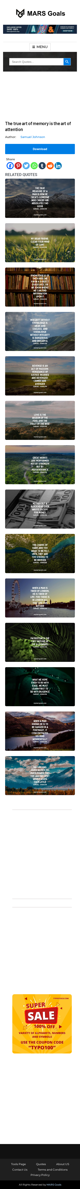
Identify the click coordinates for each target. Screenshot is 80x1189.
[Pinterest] (18, 165)
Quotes (41, 1164)
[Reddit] (50, 165)
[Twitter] (26, 165)
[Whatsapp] (34, 165)
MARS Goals (54, 1184)
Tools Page (18, 1164)
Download (40, 149)
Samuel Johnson (33, 137)
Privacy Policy (40, 1175)
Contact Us (19, 1169)
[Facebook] (10, 165)
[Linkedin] (58, 165)
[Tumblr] (42, 165)
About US (62, 1164)
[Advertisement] (40, 854)
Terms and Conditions (53, 1169)
